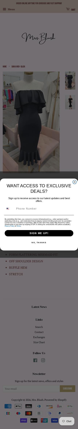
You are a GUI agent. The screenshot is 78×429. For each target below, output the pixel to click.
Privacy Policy (10, 226)
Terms (19, 226)
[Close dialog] (75, 182)
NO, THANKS (39, 243)
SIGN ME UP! (39, 233)
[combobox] (10, 209)
